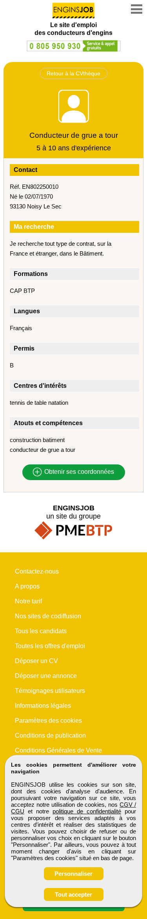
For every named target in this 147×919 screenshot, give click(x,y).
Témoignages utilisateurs (50, 690)
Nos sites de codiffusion (48, 616)
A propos (27, 586)
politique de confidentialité (87, 811)
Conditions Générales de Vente (58, 750)
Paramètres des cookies (48, 720)
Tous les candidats (41, 631)
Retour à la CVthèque (73, 73)
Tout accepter (73, 894)
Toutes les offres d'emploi (50, 646)
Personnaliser (73, 873)
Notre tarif (28, 601)
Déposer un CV (36, 661)
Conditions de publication (50, 735)
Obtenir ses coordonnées (78, 472)
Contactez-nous (37, 571)
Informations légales (43, 705)
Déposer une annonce (46, 675)
